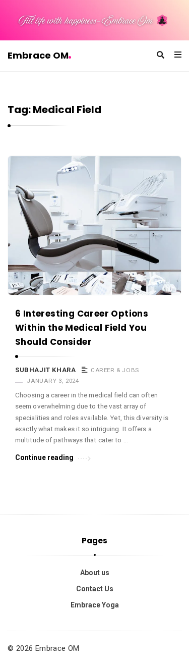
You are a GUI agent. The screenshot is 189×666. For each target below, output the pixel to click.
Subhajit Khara (45, 370)
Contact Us (94, 589)
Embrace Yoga (95, 605)
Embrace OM (38, 55)
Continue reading (44, 457)
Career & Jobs (115, 370)
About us (94, 573)
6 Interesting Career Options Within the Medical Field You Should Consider (81, 328)
